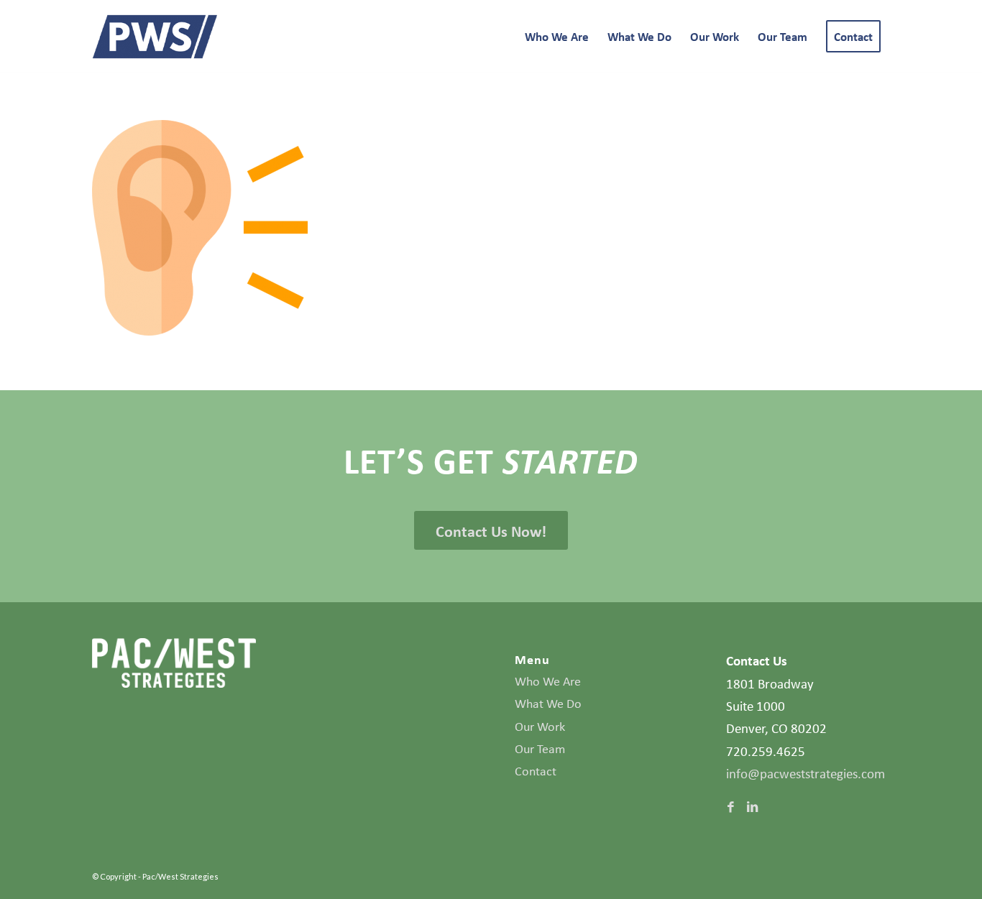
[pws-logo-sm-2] (155, 37)
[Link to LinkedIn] (752, 807)
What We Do (548, 703)
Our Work (540, 726)
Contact (535, 771)
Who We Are (548, 681)
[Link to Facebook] (730, 807)
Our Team (540, 748)
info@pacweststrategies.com (805, 773)
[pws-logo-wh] (174, 663)
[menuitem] (556, 37)
